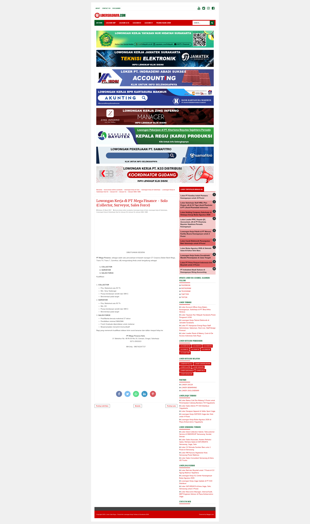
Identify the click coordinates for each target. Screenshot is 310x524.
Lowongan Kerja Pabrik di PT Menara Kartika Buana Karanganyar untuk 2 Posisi (195, 234)
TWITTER (185, 294)
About (98, 8)
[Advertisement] (135, 231)
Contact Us (106, 8)
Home (100, 23)
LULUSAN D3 (137, 23)
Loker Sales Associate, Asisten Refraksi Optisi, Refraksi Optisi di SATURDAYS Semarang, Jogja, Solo (195, 442)
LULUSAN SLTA (124, 23)
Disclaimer (116, 8)
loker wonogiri (186, 374)
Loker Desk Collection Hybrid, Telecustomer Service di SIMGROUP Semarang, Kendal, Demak (197, 434)
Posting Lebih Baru (102, 406)
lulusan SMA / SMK (142, 212)
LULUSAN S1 (149, 23)
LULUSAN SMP (111, 23)
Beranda (137, 406)
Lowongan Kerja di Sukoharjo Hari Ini (108, 212)
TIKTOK (184, 297)
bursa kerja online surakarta (124, 210)
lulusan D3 (124, 212)
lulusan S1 (131, 212)
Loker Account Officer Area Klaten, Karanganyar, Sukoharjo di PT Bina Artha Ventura (195, 309)
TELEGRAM (185, 291)
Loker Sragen (198, 367)
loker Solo (200, 370)
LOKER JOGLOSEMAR (190, 391)
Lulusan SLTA (185, 346)
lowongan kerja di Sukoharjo (158, 210)
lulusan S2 (195, 349)
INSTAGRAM (186, 288)
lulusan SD (206, 349)
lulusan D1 (197, 346)
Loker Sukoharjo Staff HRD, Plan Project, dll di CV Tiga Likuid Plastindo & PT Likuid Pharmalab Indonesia (196, 205)
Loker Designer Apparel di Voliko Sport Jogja (198, 411)
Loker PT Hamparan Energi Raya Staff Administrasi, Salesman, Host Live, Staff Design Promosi (197, 328)
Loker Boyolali (186, 363)
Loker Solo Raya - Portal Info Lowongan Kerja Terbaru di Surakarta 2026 (127, 514)
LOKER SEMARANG (189, 387)
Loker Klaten (185, 367)
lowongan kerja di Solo (140, 210)
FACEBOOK (185, 285)
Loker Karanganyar (202, 363)
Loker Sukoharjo (187, 370)
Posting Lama (171, 406)
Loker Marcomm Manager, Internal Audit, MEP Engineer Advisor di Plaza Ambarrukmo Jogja (196, 494)
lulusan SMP (185, 353)
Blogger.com (210, 514)
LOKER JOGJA (187, 385)
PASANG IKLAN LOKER (163, 23)
